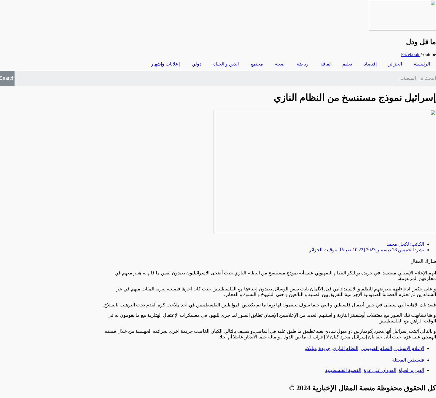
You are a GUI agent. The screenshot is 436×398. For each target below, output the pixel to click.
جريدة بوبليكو (317, 348)
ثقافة (325, 63)
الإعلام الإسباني (409, 348)
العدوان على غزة (380, 370)
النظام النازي (345, 348)
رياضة (302, 63)
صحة (280, 63)
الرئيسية (422, 63)
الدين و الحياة (226, 63)
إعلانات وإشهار (165, 63)
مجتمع (257, 63)
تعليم (347, 63)
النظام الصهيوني (376, 348)
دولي (196, 63)
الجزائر (395, 63)
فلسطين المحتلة (408, 359)
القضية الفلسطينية (343, 370)
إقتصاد (370, 63)
